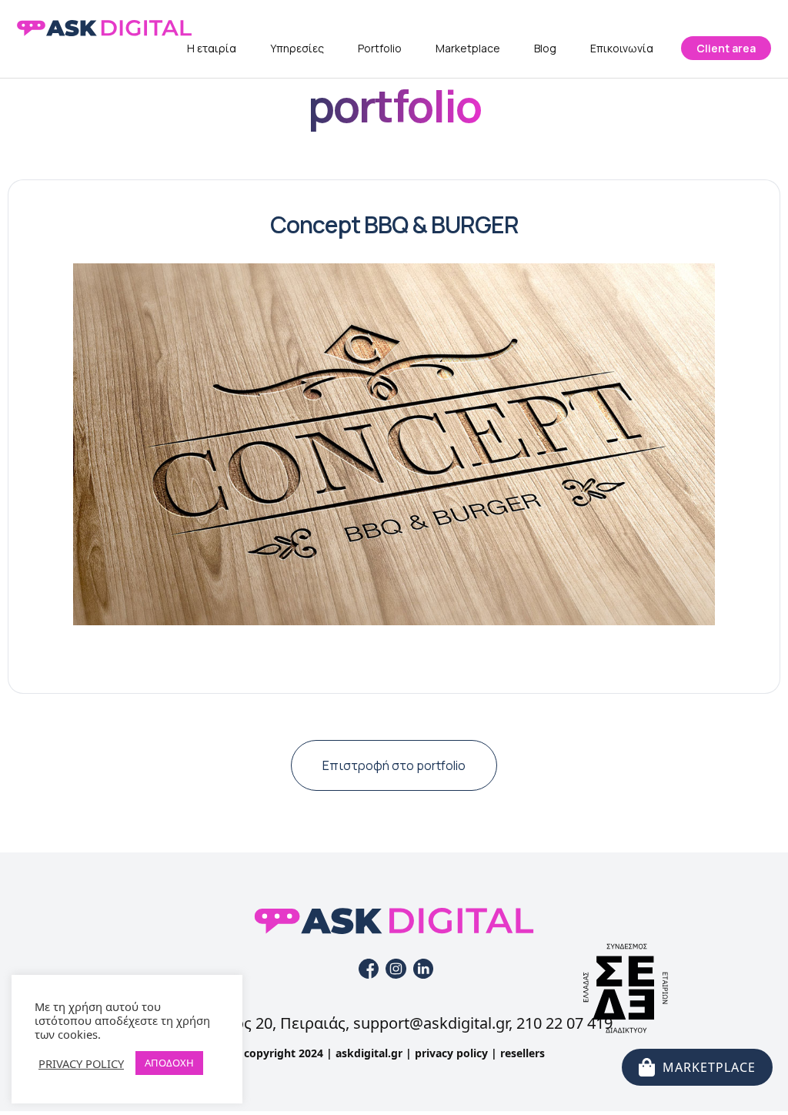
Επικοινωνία (621, 48)
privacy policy (451, 1053)
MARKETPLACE (709, 1067)
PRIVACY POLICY (81, 1063)
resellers (522, 1053)
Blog (545, 48)
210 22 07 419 (564, 1023)
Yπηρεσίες (297, 48)
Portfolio (380, 48)
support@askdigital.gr (431, 1023)
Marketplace (468, 48)
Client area (726, 48)
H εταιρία (211, 48)
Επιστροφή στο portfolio (394, 765)
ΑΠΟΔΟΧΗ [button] (169, 1063)
